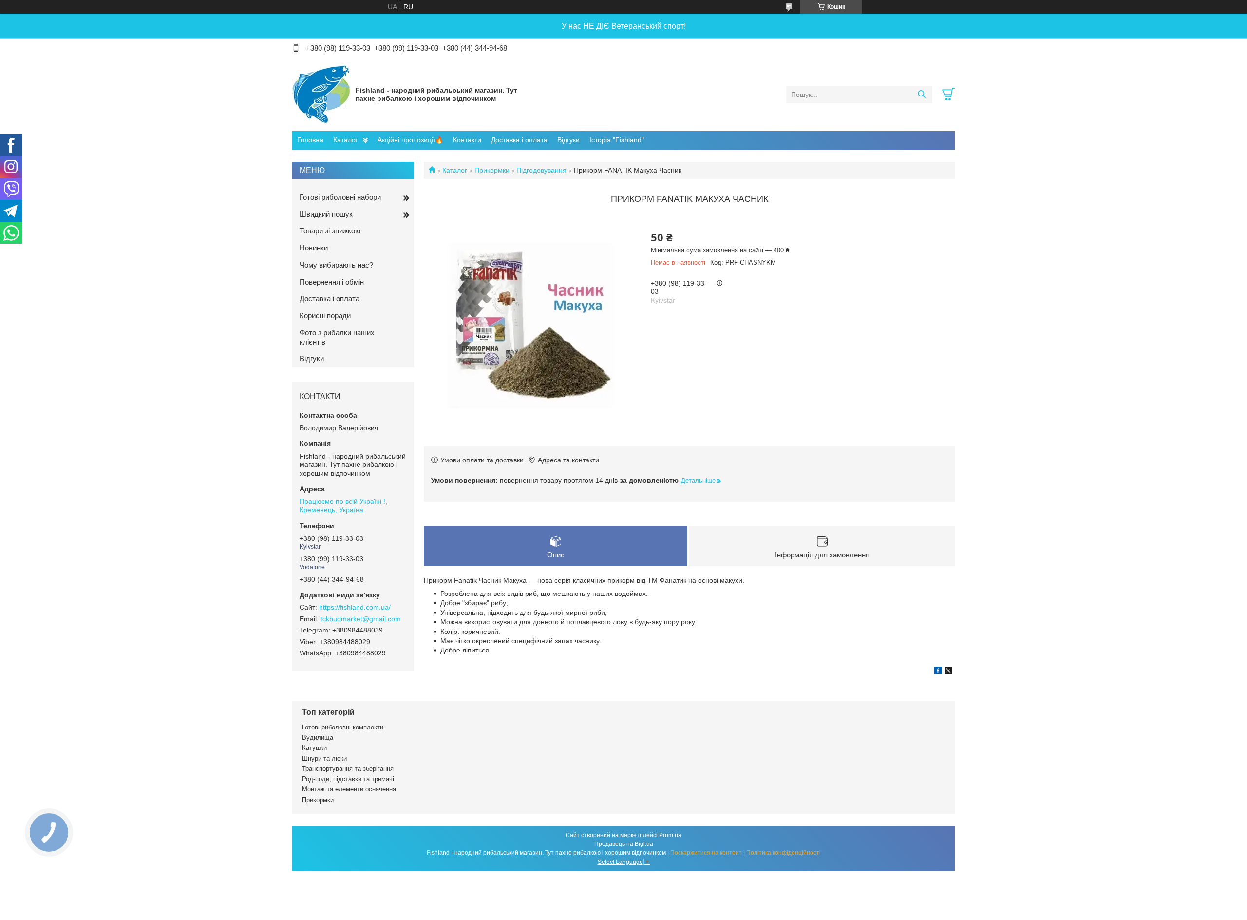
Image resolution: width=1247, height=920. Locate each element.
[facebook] (938, 672)
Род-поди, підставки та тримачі (348, 779)
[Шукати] (921, 94)
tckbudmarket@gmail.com (361, 619)
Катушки (314, 747)
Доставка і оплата (519, 140)
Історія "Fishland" (616, 140)
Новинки (314, 248)
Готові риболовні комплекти (342, 727)
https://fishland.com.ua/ (355, 607)
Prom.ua (670, 835)
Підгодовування (541, 170)
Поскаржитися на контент (706, 852)
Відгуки (568, 140)
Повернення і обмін (332, 282)
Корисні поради (325, 315)
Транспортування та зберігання (348, 768)
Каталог (345, 140)
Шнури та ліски (324, 758)
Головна (310, 140)
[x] (948, 672)
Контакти (467, 140)
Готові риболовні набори (340, 197)
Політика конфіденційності (783, 852)
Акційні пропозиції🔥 (410, 140)
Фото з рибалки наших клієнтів (337, 337)
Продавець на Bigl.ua (623, 844)
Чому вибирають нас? (336, 265)
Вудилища (317, 737)
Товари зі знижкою (330, 231)
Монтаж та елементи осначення (349, 789)
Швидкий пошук (326, 214)
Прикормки (492, 170)
